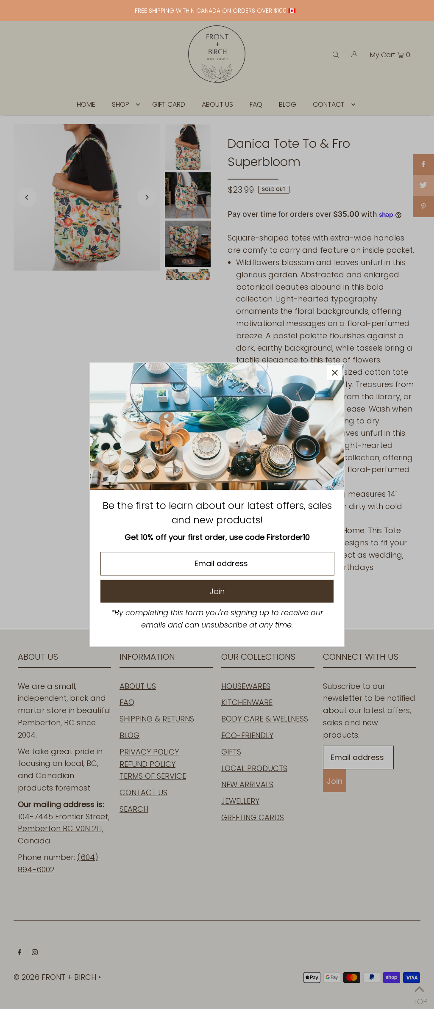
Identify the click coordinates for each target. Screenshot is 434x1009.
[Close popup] (334, 372)
